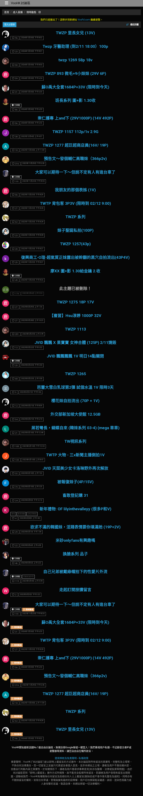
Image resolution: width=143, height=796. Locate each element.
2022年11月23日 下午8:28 (32, 208)
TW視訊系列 (75, 441)
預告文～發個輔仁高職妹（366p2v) (75, 158)
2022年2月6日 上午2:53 (32, 293)
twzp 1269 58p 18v (75, 60)
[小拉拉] (5, 47)
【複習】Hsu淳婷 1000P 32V (75, 315)
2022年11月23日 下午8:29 (32, 194)
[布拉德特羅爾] (5, 357)
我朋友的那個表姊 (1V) (75, 190)
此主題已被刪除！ (75, 288)
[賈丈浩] (5, 289)
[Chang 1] (5, 375)
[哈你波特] (5, 61)
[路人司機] (5, 231)
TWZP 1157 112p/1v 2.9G (75, 131)
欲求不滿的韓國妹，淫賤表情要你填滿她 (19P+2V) (75, 527)
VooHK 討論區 (20, 3)
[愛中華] (5, 88)
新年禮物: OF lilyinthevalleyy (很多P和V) (75, 509)
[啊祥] (5, 245)
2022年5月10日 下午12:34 (33, 446)
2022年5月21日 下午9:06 (30, 392)
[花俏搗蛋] (5, 258)
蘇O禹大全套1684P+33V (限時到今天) (75, 87)
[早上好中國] (5, 555)
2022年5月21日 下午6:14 (31, 419)
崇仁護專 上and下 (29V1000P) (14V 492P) (75, 118)
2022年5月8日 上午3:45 (30, 518)
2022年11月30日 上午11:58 (32, 150)
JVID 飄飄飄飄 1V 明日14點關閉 (75, 356)
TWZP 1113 (75, 329)
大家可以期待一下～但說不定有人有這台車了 (75, 172)
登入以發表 (9, 24)
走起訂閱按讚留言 (75, 589)
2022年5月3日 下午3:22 (30, 594)
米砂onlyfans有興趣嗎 (75, 540)
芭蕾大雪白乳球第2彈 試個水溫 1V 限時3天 (75, 387)
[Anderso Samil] (5, 146)
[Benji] (5, 541)
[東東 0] (5, 173)
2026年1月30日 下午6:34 (31, 78)
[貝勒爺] (5, 159)
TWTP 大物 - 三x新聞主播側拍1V (75, 455)
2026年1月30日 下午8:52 (31, 37)
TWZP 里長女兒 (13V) (75, 33)
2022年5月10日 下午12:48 (32, 432)
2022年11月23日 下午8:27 (32, 249)
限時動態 (29, 609)
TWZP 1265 (75, 374)
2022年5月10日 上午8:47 (32, 460)
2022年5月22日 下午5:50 (31, 365)
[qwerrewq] (5, 510)
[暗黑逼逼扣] (5, 388)
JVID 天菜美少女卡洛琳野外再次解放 (75, 468)
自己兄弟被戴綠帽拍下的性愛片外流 (75, 571)
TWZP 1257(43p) (75, 244)
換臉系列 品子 (75, 554)
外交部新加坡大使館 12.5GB (75, 414)
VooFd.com (84, 19)
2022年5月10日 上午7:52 (31, 473)
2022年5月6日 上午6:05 (31, 545)
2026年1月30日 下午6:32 (31, 123)
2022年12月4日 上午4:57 (31, 136)
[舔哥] (5, 204)
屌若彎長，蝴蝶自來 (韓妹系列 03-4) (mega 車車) (75, 428)
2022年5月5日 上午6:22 (31, 563)
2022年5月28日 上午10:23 (32, 320)
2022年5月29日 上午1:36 (31, 307)
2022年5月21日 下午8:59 (31, 406)
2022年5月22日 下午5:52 (31, 347)
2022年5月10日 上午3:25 (31, 486)
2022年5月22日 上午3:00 (31, 378)
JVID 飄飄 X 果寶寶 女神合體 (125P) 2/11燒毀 (75, 342)
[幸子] (5, 483)
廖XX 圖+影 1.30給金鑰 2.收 (75, 271)
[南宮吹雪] (5, 218)
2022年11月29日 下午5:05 (33, 163)
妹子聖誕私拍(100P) (75, 230)
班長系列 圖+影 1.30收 (75, 100)
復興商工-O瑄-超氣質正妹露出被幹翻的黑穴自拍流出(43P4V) (75, 257)
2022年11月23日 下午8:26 (32, 280)
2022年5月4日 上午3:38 (32, 581)
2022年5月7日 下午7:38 (31, 532)
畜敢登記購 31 (75, 495)
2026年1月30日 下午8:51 (31, 51)
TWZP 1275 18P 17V (75, 302)
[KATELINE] (5, 34)
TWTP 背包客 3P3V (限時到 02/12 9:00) (75, 203)
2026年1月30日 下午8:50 (31, 65)
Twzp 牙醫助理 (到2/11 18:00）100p (75, 46)
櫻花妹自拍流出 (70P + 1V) (75, 400)
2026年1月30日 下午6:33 (31, 92)
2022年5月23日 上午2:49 (32, 334)
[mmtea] (5, 469)
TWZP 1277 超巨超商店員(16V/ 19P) (75, 145)
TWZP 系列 (75, 217)
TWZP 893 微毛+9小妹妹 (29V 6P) (75, 73)
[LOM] (5, 429)
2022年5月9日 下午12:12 (31, 500)
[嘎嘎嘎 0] (5, 101)
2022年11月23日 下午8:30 (33, 181)
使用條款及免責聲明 (66, 758)
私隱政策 (83, 758)
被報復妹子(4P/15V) (75, 482)
